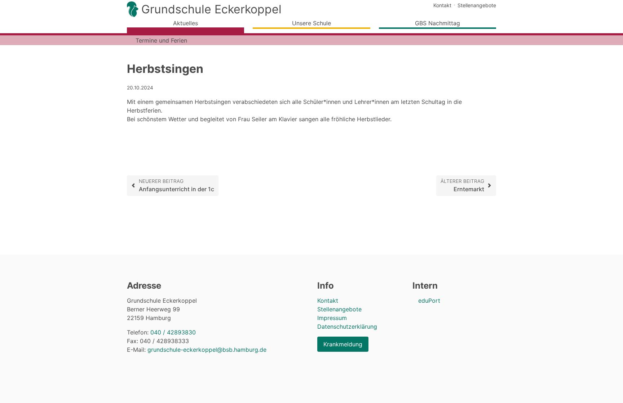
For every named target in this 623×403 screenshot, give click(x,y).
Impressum (332, 317)
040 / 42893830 (173, 332)
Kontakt (442, 5)
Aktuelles (185, 23)
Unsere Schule (311, 23)
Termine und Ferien (161, 40)
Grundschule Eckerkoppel (211, 9)
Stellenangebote (477, 5)
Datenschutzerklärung (347, 326)
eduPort (429, 300)
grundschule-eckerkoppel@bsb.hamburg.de (206, 349)
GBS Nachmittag (437, 23)
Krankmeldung (342, 344)
